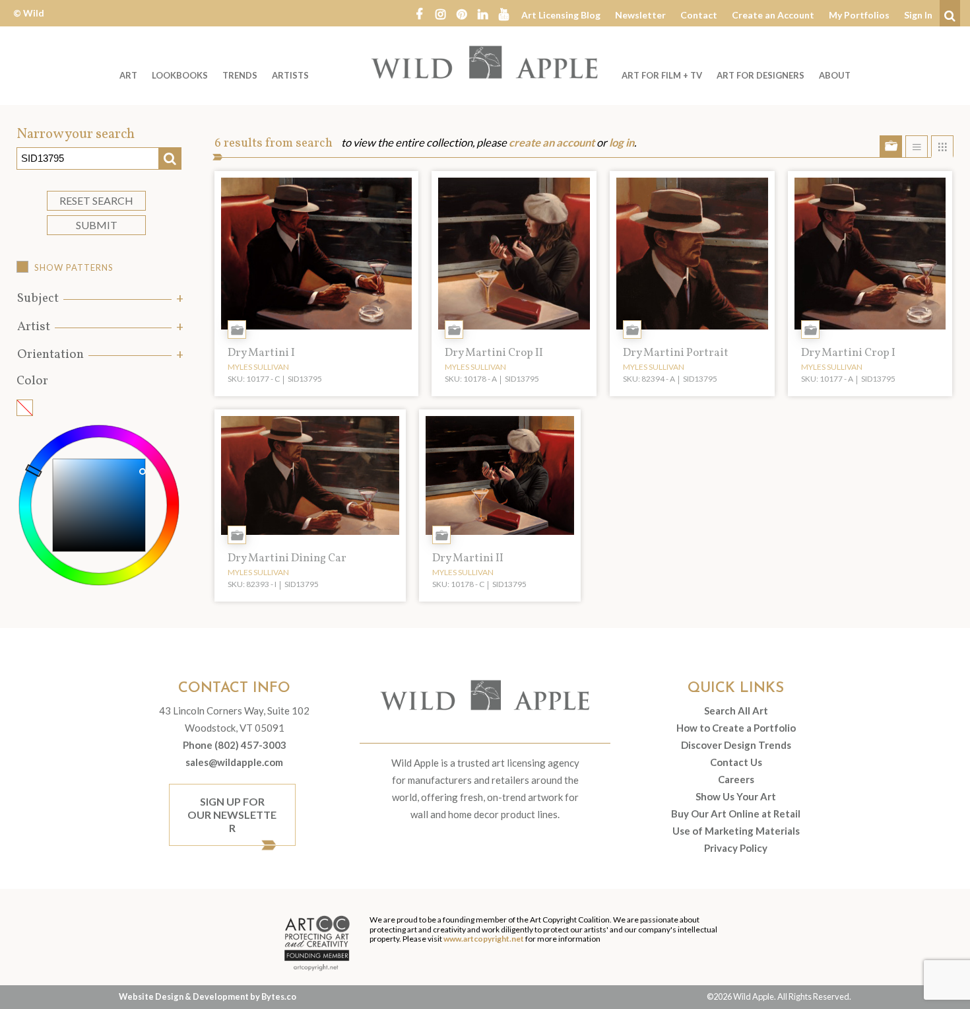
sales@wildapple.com (234, 762)
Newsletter (640, 14)
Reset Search (96, 200)
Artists (290, 75)
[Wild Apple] (485, 62)
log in (621, 142)
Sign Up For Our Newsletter (231, 814)
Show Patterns (73, 267)
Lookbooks (180, 75)
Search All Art (736, 710)
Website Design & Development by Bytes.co (207, 996)
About (835, 75)
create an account (552, 142)
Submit (96, 225)
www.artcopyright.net (483, 939)
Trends (239, 75)
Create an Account (773, 14)
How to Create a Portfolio (736, 728)
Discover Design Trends (736, 745)
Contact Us (736, 762)
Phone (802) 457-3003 (234, 745)
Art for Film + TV (662, 75)
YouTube (503, 13)
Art (128, 75)
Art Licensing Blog (560, 14)
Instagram (440, 13)
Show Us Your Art (735, 796)
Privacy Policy (735, 848)
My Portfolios (859, 14)
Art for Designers (760, 75)
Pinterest (461, 13)
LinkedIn (482, 13)
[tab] (99, 299)
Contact (698, 14)
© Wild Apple (28, 22)
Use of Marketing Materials (736, 831)
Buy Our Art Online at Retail (735, 813)
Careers (736, 779)
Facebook (419, 13)
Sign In (918, 14)
